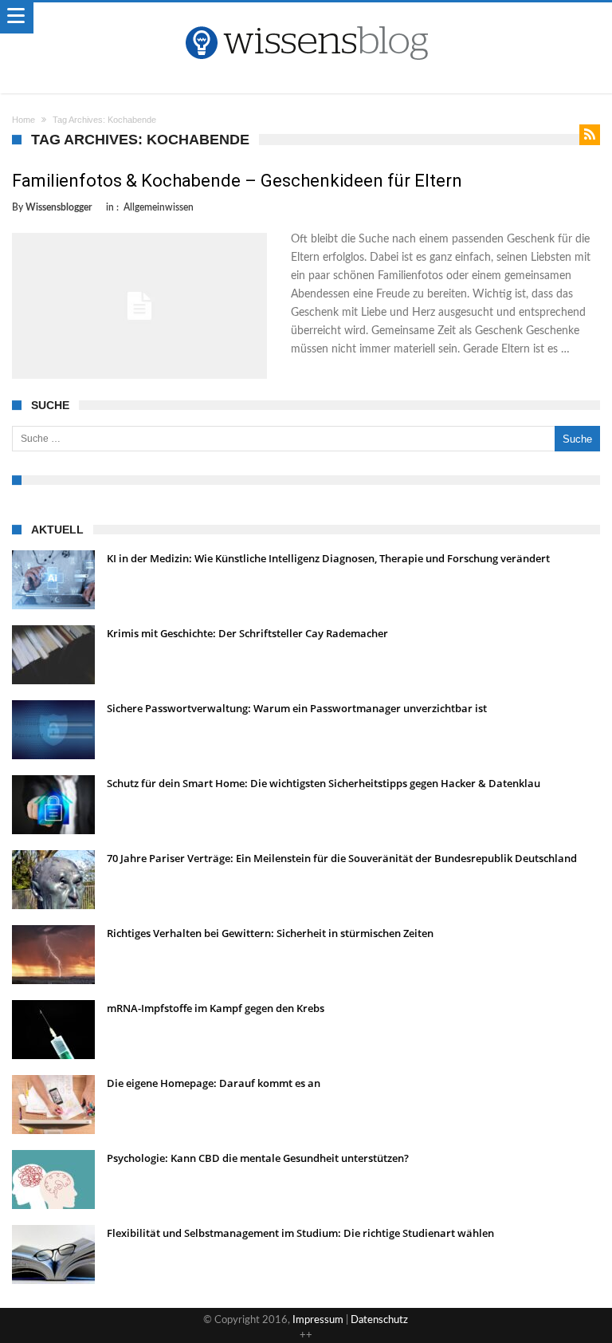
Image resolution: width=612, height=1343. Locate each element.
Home (23, 119)
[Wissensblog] (306, 18)
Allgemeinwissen (159, 207)
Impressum (317, 1320)
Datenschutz (379, 1320)
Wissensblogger (59, 207)
